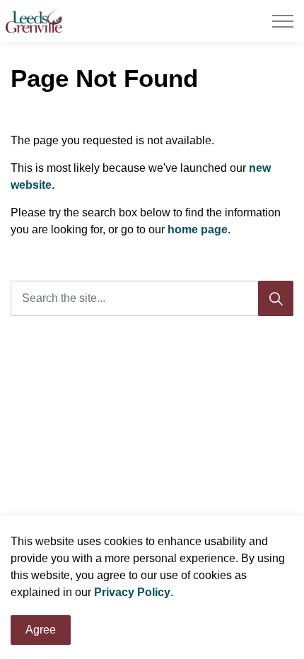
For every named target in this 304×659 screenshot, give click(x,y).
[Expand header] (283, 21)
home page (198, 229)
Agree (40, 630)
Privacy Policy (132, 592)
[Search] (275, 298)
